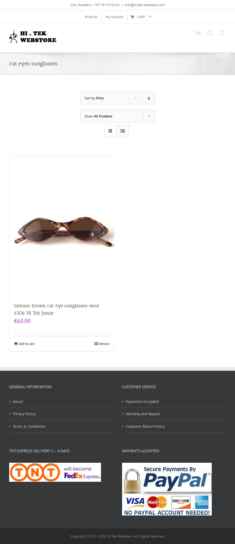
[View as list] (123, 131)
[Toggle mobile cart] (198, 33)
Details (104, 343)
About (18, 401)
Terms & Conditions (29, 426)
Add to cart (26, 343)
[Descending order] (149, 98)
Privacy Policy (24, 413)
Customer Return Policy (145, 426)
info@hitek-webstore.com (145, 4)
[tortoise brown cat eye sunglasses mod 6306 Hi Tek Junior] (61, 226)
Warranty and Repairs (143, 413)
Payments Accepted (142, 401)
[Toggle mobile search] (210, 33)
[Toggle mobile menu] (222, 33)
